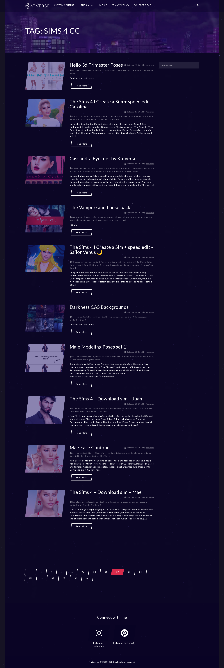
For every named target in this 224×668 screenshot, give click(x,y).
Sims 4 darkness (135, 317)
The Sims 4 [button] (87, 5)
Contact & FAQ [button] (142, 5)
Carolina (76, 116)
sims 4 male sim (77, 411)
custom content (79, 70)
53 (76, 578)
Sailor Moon (140, 262)
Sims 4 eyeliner (140, 168)
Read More (81, 85)
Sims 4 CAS (89, 265)
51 (53, 578)
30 (94, 572)
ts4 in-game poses (111, 220)
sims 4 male (110, 356)
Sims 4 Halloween (123, 217)
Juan (103, 408)
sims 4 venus (142, 265)
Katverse (150, 65)
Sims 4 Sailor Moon (126, 265)
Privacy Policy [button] (120, 5)
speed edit (103, 119)
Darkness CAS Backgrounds (99, 307)
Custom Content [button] (64, 5)
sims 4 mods (111, 70)
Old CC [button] (103, 5)
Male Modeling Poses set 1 (98, 346)
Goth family (109, 168)
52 (64, 578)
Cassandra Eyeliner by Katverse (103, 158)
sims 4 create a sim (123, 502)
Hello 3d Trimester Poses (96, 65)
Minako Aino (127, 262)
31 (106, 572)
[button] (198, 6)
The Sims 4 (136, 70)
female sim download (120, 116)
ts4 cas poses (76, 359)
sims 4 (91, 70)
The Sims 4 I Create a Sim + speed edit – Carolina (112, 104)
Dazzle (91, 317)
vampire (124, 220)
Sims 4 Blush (94, 453)
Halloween (77, 217)
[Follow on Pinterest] (124, 633)
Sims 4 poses (124, 70)
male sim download (115, 408)
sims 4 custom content (103, 217)
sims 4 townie (97, 171)
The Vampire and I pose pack (100, 207)
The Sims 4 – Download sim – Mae (106, 492)
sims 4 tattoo (93, 456)
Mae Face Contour (89, 447)
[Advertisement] (89, 544)
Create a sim (87, 116)
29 (83, 572)
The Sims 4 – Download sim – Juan (106, 398)
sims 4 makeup (133, 453)
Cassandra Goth (79, 168)
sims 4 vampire (83, 220)
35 (30, 578)
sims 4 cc (99, 70)
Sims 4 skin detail (78, 456)
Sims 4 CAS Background (106, 317)
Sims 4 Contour (118, 453)
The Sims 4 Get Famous (127, 171)
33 (129, 572)
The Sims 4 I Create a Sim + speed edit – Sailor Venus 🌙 (112, 249)
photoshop (136, 116)
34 (140, 572)
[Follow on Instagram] (99, 633)
